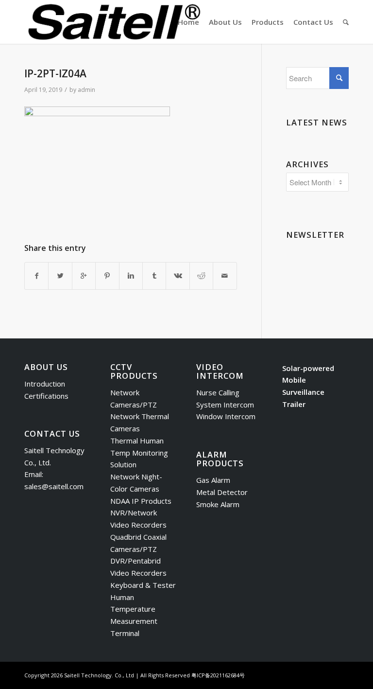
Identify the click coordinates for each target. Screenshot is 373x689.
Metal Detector (222, 492)
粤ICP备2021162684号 (218, 675)
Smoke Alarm (217, 504)
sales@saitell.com (54, 486)
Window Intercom (225, 416)
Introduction (44, 384)
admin (86, 90)
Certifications (46, 396)
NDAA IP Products (140, 501)
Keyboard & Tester (143, 585)
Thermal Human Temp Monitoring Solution (139, 453)
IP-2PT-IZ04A (55, 73)
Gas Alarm (213, 480)
